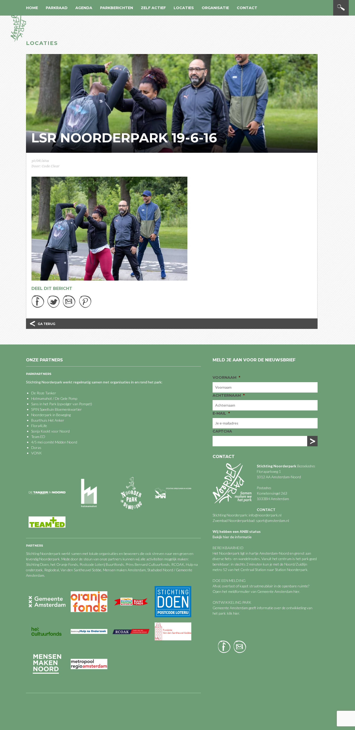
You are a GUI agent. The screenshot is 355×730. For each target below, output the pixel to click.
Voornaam (226, 377)
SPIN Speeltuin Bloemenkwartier (56, 409)
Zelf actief (153, 7)
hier (296, 591)
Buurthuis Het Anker (47, 420)
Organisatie (215, 7)
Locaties (184, 7)
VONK (36, 453)
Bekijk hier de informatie (232, 537)
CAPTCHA (222, 431)
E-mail (221, 413)
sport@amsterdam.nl (272, 520)
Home (32, 7)
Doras (36, 447)
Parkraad (57, 7)
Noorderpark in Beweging (51, 415)
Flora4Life (39, 425)
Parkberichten (116, 7)
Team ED (38, 436)
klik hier (232, 613)
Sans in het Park (43, 404)
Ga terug (46, 324)
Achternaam (229, 395)
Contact (247, 7)
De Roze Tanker (43, 393)
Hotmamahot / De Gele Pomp (54, 398)
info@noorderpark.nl (265, 515)
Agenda (83, 7)
